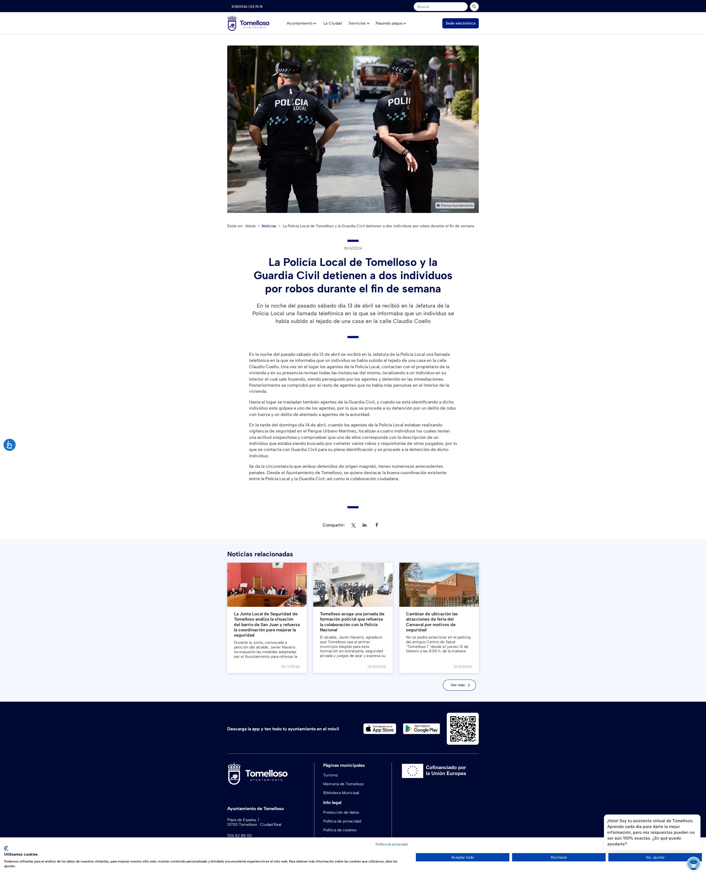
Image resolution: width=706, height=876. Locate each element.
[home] (248, 23)
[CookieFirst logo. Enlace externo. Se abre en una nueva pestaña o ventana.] (6, 848)
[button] (302, 23)
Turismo (330, 775)
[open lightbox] (353, 129)
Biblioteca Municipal (341, 792)
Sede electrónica (460, 23)
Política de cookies (340, 830)
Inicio (250, 226)
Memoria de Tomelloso (343, 784)
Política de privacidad (342, 821)
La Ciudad (332, 23)
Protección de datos (341, 812)
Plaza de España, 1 (243, 820)
